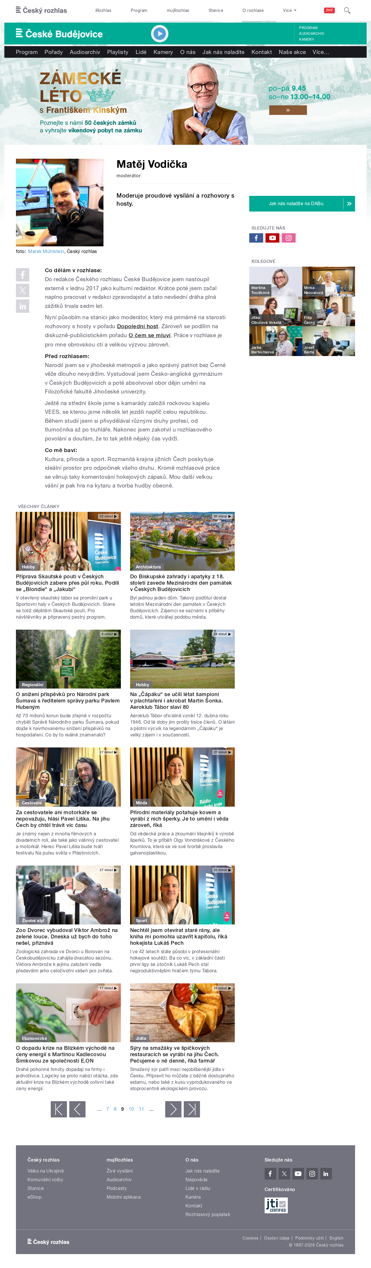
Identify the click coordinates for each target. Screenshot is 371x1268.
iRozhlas (103, 10)
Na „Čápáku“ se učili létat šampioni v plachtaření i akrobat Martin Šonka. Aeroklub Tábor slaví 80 (176, 700)
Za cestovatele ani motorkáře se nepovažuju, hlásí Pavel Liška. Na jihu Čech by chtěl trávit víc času (63, 818)
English (336, 1238)
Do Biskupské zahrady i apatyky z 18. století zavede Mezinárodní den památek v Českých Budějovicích (181, 582)
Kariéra (193, 1197)
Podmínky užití (309, 1238)
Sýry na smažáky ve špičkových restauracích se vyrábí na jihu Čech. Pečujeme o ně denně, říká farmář (174, 1054)
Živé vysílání (120, 1171)
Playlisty (118, 52)
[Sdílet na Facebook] (22, 274)
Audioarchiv (311, 34)
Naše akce (292, 52)
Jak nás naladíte (224, 52)
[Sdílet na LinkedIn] (22, 306)
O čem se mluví (150, 335)
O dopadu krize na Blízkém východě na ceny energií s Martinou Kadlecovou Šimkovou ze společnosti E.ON (65, 1054)
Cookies (250, 1238)
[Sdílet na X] (22, 290)
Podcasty (117, 1188)
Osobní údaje (277, 1238)
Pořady (54, 52)
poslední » (192, 1109)
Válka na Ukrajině (46, 1171)
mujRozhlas (178, 10)
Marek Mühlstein (46, 251)
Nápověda (197, 1179)
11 (141, 1109)
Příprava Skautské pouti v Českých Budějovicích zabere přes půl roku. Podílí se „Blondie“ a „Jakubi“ (67, 582)
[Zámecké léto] (185, 101)
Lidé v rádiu (198, 1188)
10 (131, 1109)
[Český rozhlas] (41, 10)
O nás (188, 52)
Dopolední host (137, 326)
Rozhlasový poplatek (208, 1214)
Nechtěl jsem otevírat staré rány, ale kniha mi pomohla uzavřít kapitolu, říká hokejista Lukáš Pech (179, 936)
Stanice (216, 10)
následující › (173, 1109)
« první (59, 1109)
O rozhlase (253, 10)
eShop (34, 1197)
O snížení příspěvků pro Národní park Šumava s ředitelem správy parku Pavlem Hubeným (68, 700)
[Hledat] (347, 10)
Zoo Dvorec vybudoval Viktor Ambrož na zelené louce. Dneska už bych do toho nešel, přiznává (67, 936)
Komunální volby (45, 1179)
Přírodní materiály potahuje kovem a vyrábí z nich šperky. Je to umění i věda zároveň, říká (179, 818)
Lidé (141, 52)
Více (321, 52)
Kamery (306, 39)
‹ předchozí (77, 1109)
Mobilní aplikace (124, 1197)
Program (139, 10)
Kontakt (262, 52)
